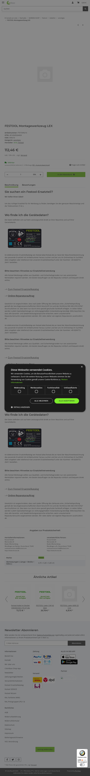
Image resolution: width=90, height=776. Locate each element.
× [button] (82, 367)
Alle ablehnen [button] (41, 401)
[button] (20, 407)
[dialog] (44, 388)
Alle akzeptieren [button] (67, 401)
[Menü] (86, 750)
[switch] (82, 764)
